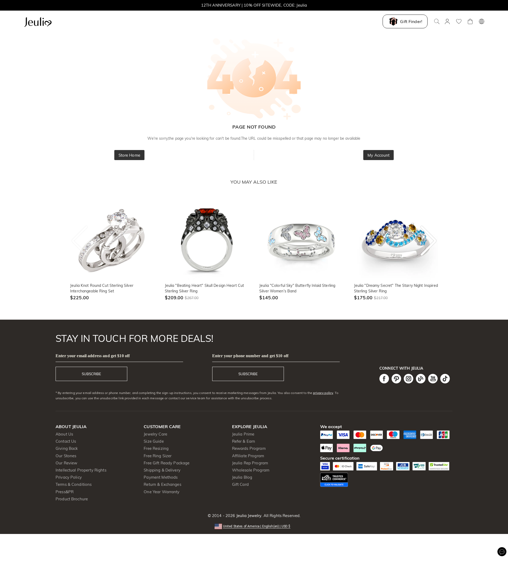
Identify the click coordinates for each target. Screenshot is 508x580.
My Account (378, 155)
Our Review (66, 462)
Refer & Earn (243, 441)
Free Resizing (156, 448)
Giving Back (67, 448)
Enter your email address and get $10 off (93, 356)
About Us (64, 434)
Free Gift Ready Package (166, 462)
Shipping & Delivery (162, 470)
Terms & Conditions (74, 484)
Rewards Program (249, 448)
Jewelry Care (155, 434)
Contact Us (66, 441)
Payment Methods (161, 477)
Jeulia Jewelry (248, 515)
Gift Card (240, 484)
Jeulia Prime (243, 434)
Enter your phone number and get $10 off (250, 356)
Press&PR (65, 491)
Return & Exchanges (162, 484)
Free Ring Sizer (157, 455)
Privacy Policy (69, 477)
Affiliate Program (248, 455)
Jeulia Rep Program (250, 462)
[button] (254, 526)
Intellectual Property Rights (81, 470)
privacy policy (323, 393)
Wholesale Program (250, 470)
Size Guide (154, 441)
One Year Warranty (161, 491)
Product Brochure (72, 498)
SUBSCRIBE (91, 374)
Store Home (129, 155)
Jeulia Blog (242, 477)
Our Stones (66, 455)
